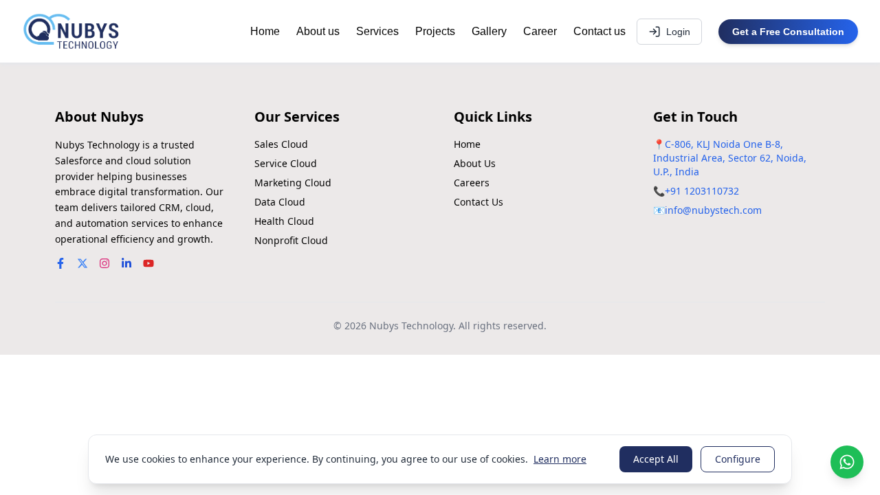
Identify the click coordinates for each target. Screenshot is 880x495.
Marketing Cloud (292, 182)
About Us (475, 163)
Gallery (489, 31)
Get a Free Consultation (788, 31)
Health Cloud (284, 221)
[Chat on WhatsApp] (847, 462)
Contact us (599, 31)
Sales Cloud (281, 144)
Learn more (560, 458)
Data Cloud (279, 201)
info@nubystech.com (713, 210)
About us (318, 31)
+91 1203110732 (702, 190)
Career (540, 31)
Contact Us (478, 201)
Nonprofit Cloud (291, 240)
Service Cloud (285, 163)
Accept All (656, 458)
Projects (435, 31)
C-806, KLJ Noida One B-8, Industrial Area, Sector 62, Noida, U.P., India (729, 158)
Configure (737, 458)
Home (265, 31)
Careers (472, 182)
